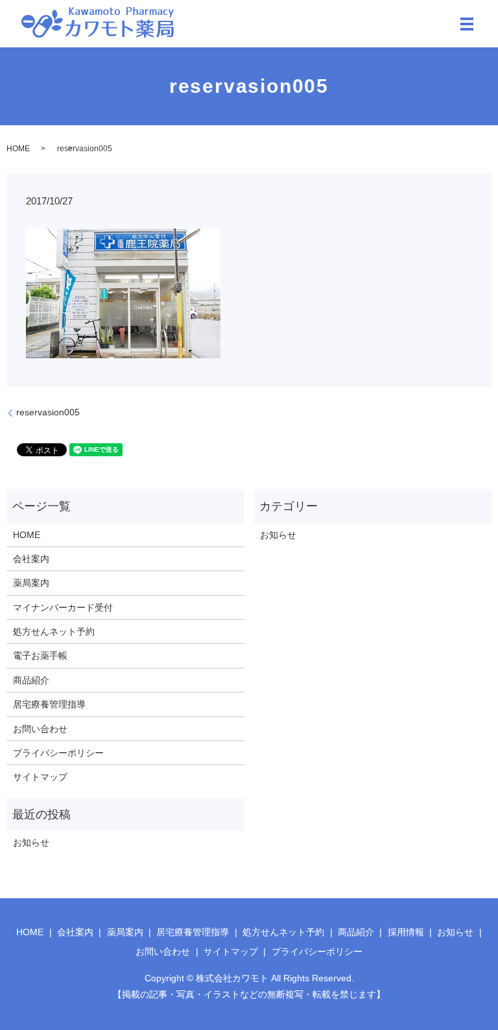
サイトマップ (40, 777)
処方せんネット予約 (54, 631)
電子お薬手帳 (40, 655)
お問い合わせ (40, 729)
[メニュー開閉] (466, 24)
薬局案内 (31, 583)
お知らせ (278, 535)
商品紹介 (31, 680)
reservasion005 (48, 412)
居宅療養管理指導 (49, 704)
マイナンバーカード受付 (63, 607)
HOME (18, 148)
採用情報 (406, 932)
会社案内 (31, 559)
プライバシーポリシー (58, 753)
